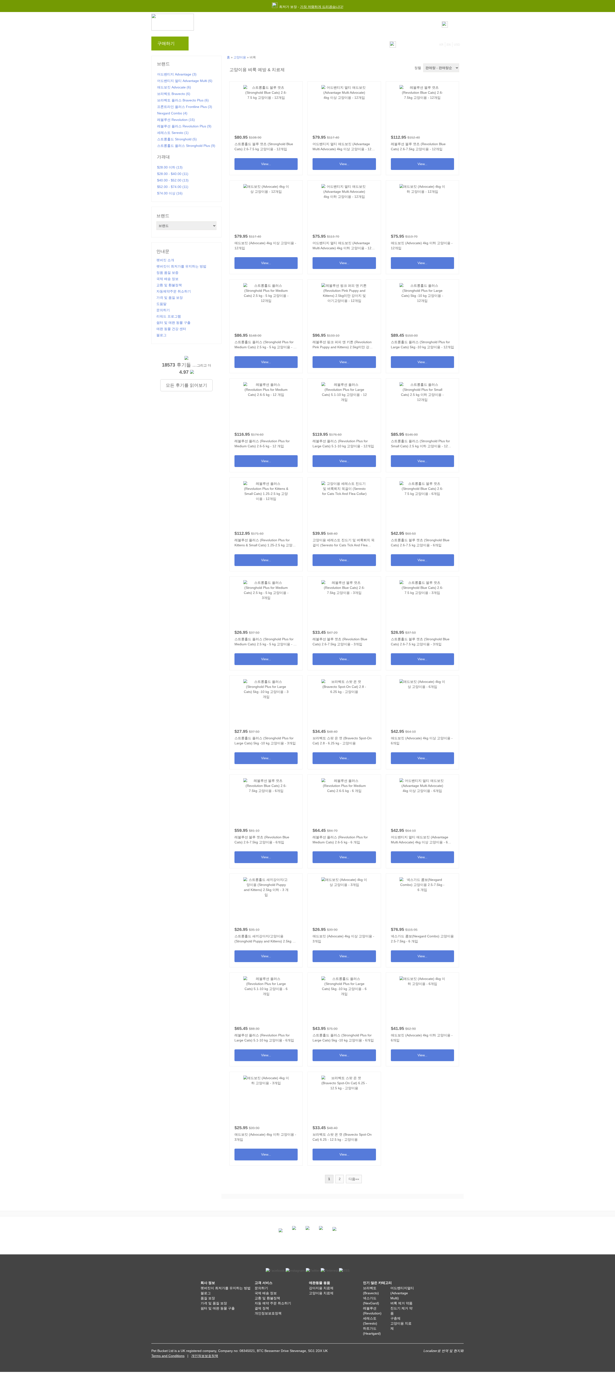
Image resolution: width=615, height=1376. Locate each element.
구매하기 (166, 43)
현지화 (459, 1351)
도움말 (271, 45)
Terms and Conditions (167, 1356)
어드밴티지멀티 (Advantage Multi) (402, 1293)
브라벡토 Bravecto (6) (173, 94)
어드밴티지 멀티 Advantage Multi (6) (184, 81)
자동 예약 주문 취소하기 (273, 1303)
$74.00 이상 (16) (170, 193)
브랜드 (202, 45)
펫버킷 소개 (165, 260)
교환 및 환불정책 (169, 285)
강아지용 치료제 (321, 1288)
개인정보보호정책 (268, 1313)
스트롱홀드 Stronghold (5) (177, 139)
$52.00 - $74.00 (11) (172, 187)
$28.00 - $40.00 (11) (172, 174)
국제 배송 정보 (167, 279)
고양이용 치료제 (321, 1293)
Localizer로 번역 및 (438, 1351)
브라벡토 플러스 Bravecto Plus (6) (183, 100)
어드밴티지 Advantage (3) (177, 74)
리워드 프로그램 (246, 45)
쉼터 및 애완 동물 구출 (173, 322)
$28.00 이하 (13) (170, 167)
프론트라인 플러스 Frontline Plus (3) (184, 107)
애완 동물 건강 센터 (171, 329)
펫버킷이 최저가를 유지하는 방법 (181, 266)
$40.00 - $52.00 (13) (173, 180)
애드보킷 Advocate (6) (174, 87)
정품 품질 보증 (167, 272)
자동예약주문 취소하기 (173, 291)
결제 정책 (262, 1308)
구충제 (395, 1318)
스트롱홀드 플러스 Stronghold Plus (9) (186, 146)
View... (266, 126)
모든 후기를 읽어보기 (186, 385)
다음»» (354, 1179)
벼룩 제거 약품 (401, 1303)
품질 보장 (208, 1298)
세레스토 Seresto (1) (173, 133)
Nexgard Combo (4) (172, 113)
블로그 (220, 45)
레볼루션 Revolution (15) (176, 120)
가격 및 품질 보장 (169, 297)
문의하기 (291, 45)
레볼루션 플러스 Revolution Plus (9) (184, 126)
